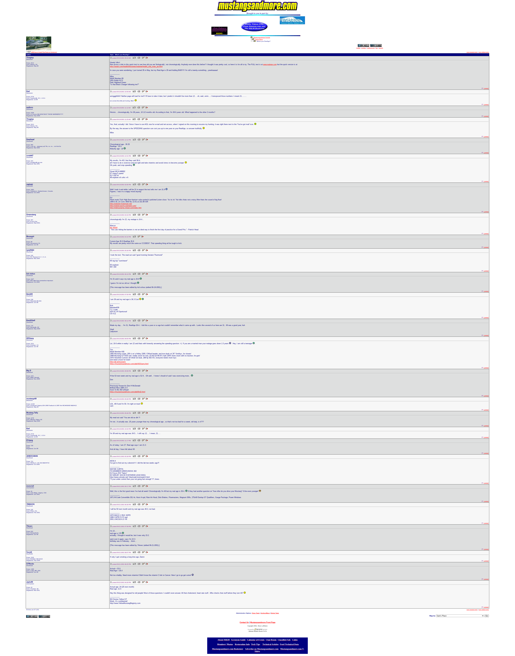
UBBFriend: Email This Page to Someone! (44, 52)
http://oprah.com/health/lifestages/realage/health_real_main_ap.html (136, 66)
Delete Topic (275, 613)
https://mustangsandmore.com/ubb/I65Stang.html (129, 364)
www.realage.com (270, 64)
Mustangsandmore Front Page (262, 622)
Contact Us (244, 622)
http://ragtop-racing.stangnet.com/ (123, 206)
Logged (486, 88)
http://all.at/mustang (118, 362)
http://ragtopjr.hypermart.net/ (121, 204)
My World (113, 228)
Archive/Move (265, 613)
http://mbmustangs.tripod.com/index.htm (125, 208)
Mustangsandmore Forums (261, 37)
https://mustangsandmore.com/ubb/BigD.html (127, 392)
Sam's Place (259, 39)
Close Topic (256, 613)
